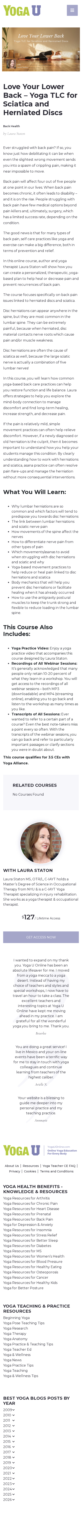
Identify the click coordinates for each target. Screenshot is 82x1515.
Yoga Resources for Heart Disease (31, 1209)
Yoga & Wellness (16, 1355)
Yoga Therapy (14, 1334)
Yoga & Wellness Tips (20, 1376)
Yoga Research (15, 1328)
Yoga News (12, 1360)
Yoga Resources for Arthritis (26, 1198)
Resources (31, 1166)
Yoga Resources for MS (22, 1251)
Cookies (30, 1171)
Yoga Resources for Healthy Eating (32, 1267)
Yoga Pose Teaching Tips (23, 1323)
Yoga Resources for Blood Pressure (32, 1262)
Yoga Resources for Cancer (25, 1277)
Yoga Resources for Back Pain (28, 1219)
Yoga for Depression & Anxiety (28, 1225)
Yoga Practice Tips (18, 1365)
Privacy (14, 1171)
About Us (12, 1166)
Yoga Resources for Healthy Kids (30, 1283)
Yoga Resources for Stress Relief (30, 1235)
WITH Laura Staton (28, 870)
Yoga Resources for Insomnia (27, 1230)
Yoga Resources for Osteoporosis (30, 1272)
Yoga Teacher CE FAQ (59, 1166)
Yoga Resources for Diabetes (27, 1246)
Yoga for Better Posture (23, 1288)
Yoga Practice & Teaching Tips (28, 1344)
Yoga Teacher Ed (17, 1350)
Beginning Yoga (16, 1318)
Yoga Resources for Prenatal (27, 1214)
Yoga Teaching (15, 1371)
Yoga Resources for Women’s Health (33, 1256)
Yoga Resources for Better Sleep (30, 1241)
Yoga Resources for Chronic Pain (30, 1204)
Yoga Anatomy (15, 1339)
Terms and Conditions (57, 1171)
